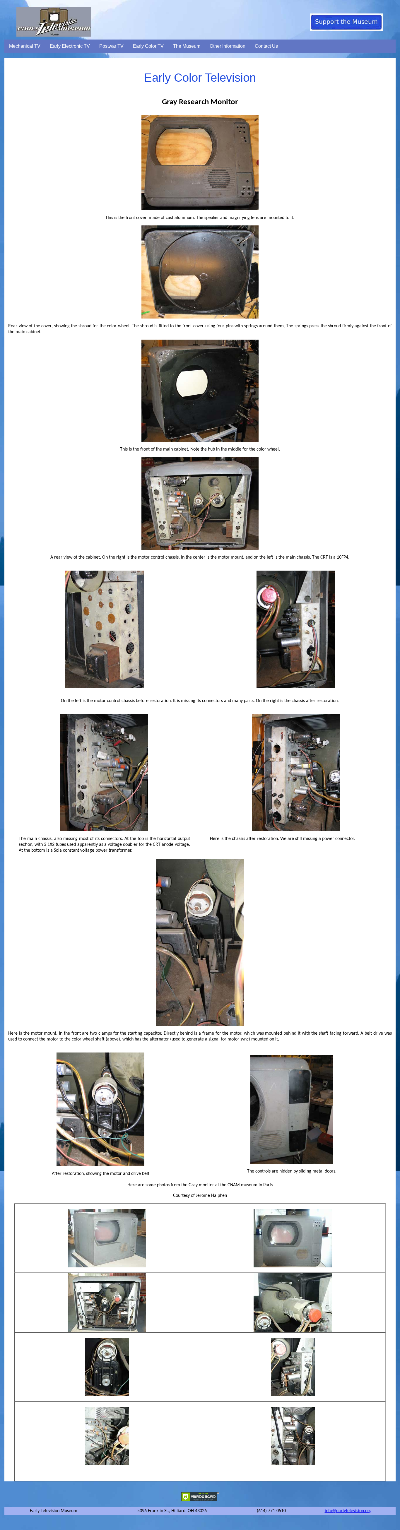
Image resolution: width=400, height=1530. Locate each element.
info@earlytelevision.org (348, 1511)
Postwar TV (111, 46)
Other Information (227, 46)
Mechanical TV (24, 46)
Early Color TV (148, 46)
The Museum (186, 46)
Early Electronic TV (70, 46)
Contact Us (266, 46)
